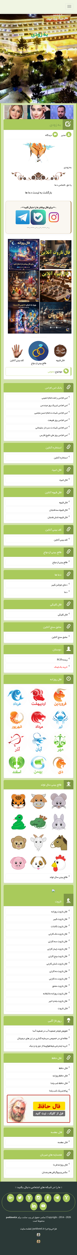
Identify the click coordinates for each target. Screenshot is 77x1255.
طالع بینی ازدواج (60, 562)
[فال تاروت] (55, 255)
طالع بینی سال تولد (59, 876)
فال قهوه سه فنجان (58, 509)
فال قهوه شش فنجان (58, 517)
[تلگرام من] (57, 1198)
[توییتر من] (19, 1198)
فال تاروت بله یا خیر (58, 1000)
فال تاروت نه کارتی (58, 971)
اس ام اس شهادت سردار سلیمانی (51, 427)
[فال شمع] (24, 286)
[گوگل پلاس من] (10, 1198)
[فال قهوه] (55, 286)
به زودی (39, 34)
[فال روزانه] (24, 255)
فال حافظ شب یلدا (59, 1083)
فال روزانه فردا (60, 1164)
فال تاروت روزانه (59, 911)
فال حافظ (63, 1068)
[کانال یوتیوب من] (43, 1206)
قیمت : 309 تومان (38, 891)
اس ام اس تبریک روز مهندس (54, 405)
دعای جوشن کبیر (59, 584)
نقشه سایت (25, 1228)
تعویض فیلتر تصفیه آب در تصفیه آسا (50, 1030)
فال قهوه (63, 502)
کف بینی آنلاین (61, 539)
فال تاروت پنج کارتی (58, 956)
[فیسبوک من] (47, 1198)
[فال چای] (55, 318)
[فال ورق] (24, 318)
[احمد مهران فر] (61, 112)
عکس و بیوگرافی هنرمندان (55, 1171)
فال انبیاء (63, 479)
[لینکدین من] (33, 1206)
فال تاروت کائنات (59, 926)
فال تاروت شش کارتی (57, 963)
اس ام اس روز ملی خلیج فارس (54, 435)
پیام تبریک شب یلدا (58, 1090)
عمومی (51, 371)
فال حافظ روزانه (60, 1075)
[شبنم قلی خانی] (15, 112)
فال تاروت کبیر (60, 918)
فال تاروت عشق (60, 985)
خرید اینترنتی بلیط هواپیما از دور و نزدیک (48, 1045)
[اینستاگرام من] (38, 1198)
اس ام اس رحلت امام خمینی (55, 397)
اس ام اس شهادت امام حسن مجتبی (51, 412)
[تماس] (29, 1198)
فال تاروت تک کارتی (58, 933)
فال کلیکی (63, 614)
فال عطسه (63, 1142)
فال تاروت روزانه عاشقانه (55, 993)
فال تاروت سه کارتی (58, 941)
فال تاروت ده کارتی (58, 978)
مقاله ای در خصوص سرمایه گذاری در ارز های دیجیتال (42, 1038)
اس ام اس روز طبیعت (58, 420)
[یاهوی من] (66, 1198)
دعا (30, 192)
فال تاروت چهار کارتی (57, 948)
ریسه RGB (62, 659)
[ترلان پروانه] (38, 112)
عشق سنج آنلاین (60, 636)
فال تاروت (63, 1008)
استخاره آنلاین (61, 457)
